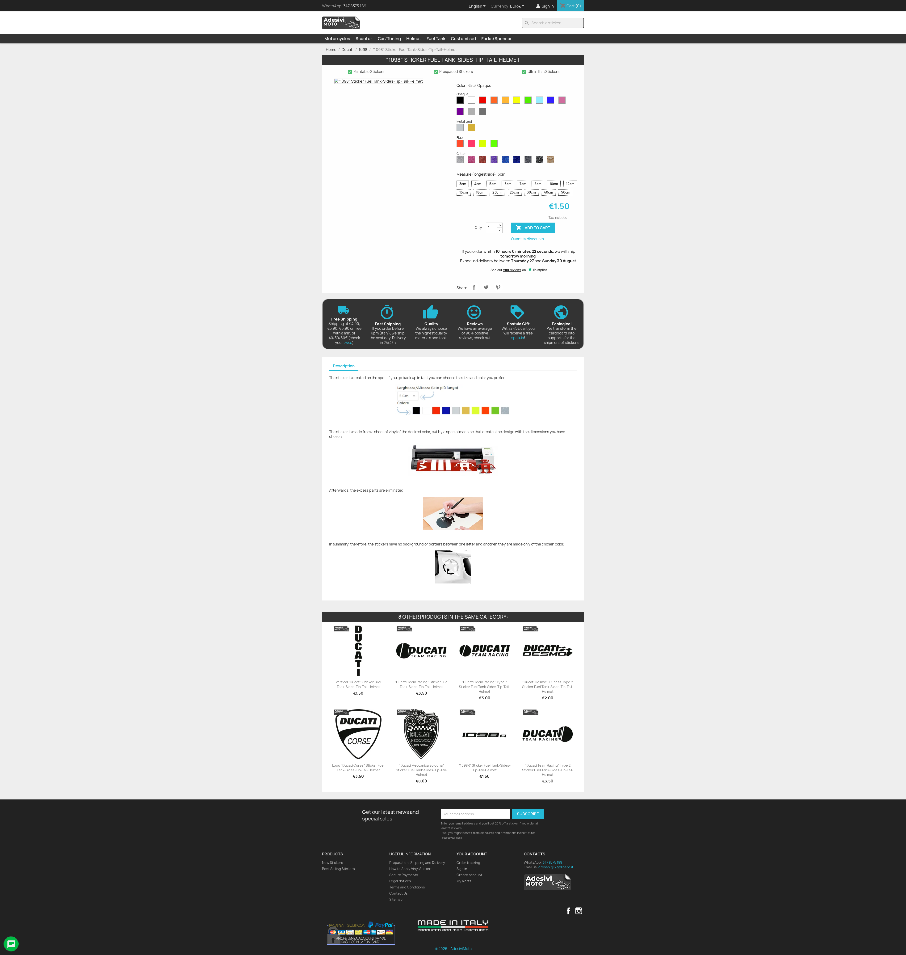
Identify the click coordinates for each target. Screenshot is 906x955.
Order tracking (468, 862)
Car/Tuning (389, 39)
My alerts (464, 881)
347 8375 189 (354, 5)
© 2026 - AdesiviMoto (453, 948)
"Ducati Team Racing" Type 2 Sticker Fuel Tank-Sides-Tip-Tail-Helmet (547, 770)
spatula (517, 337)
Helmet (413, 39)
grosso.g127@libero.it (555, 867)
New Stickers (332, 862)
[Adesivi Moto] (341, 22)
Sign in (462, 868)
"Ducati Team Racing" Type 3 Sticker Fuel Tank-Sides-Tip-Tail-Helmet (484, 687)
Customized (463, 39)
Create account (469, 875)
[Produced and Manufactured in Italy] (453, 925)
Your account (472, 854)
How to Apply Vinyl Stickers (410, 868)
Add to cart (533, 227)
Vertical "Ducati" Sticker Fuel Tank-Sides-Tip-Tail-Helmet (358, 684)
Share (474, 287)
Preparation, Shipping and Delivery (417, 862)
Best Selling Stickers (338, 868)
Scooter (364, 39)
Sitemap (396, 899)
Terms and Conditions (407, 887)
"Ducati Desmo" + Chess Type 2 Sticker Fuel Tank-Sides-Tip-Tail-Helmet (547, 687)
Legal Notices (400, 881)
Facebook (568, 911)
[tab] (343, 366)
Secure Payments (403, 875)
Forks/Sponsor (496, 39)
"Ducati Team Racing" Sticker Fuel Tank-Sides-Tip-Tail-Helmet (421, 684)
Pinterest (498, 287)
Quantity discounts (527, 239)
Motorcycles (337, 39)
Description (344, 365)
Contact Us (398, 893)
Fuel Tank (436, 39)
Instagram (578, 911)
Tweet (486, 287)
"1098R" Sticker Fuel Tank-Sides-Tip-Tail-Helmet (485, 767)
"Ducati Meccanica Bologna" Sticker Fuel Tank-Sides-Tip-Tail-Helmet (421, 770)
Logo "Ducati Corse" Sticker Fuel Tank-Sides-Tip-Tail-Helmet (358, 767)
